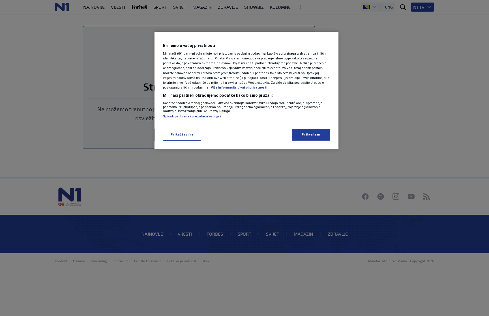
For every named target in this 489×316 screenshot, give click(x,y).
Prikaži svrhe (182, 134)
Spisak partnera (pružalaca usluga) (192, 116)
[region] (246, 90)
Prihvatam (311, 134)
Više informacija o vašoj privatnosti (239, 87)
